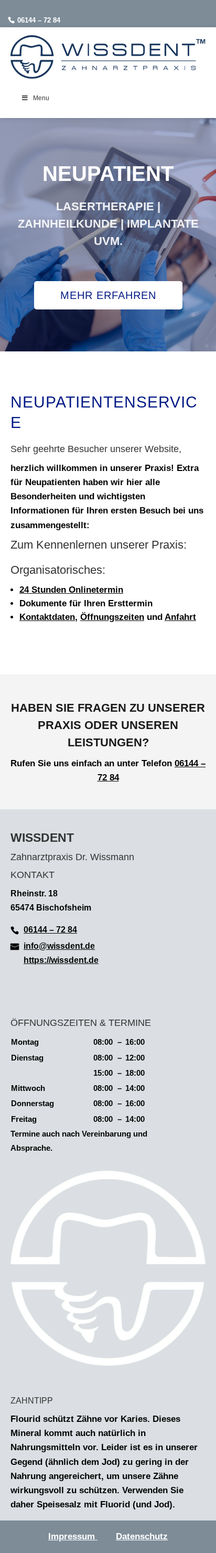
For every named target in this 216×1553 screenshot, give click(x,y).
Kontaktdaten (47, 617)
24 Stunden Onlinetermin (71, 590)
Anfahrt (180, 617)
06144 (186, 763)
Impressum (73, 1536)
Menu (41, 98)
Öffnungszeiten (112, 617)
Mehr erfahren (108, 295)
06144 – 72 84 (38, 20)
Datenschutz (142, 1536)
